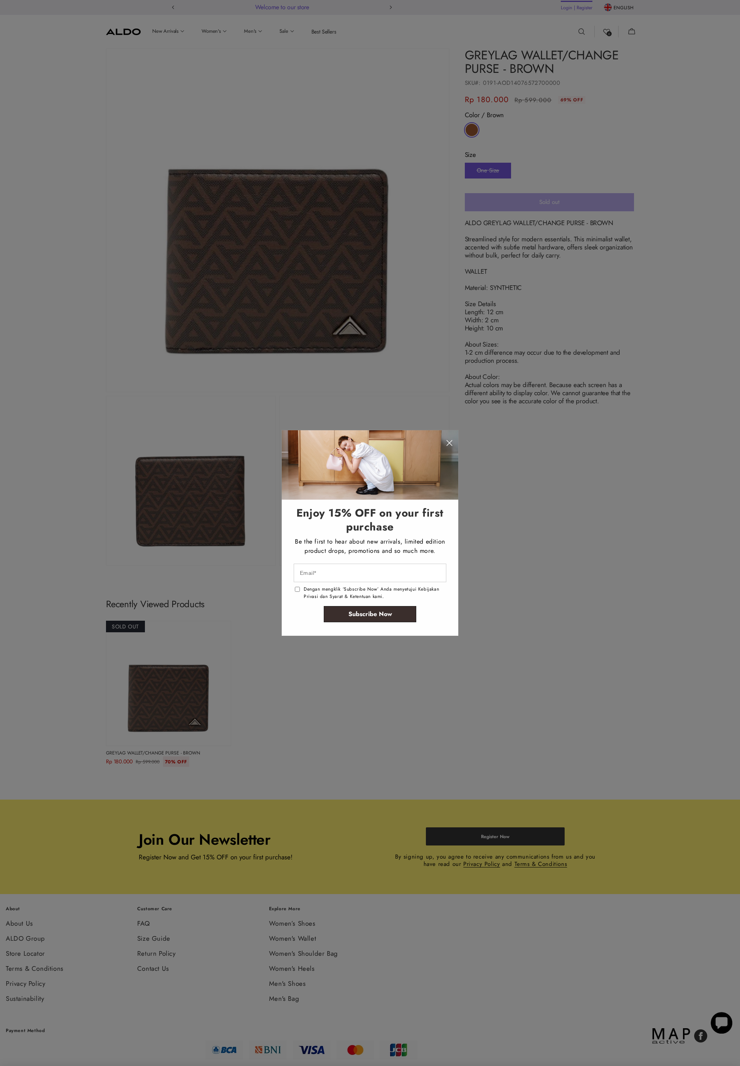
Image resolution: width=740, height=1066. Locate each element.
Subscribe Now (370, 614)
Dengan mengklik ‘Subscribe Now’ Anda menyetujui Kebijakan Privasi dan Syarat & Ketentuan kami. (371, 593)
